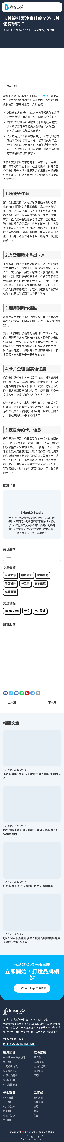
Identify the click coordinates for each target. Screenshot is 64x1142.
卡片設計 (50, 30)
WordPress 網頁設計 (14, 1023)
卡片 (26, 610)
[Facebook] (5, 693)
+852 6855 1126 (13, 1038)
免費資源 (10, 591)
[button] (32, 86)
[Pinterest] (27, 693)
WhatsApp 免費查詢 (34, 988)
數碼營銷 (42, 575)
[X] (11, 693)
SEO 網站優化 (37, 1023)
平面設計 (10, 583)
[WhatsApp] (21, 693)
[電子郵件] (38, 693)
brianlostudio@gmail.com (19, 1043)
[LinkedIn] (16, 693)
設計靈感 (40, 583)
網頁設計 (26, 575)
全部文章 (39, 30)
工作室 (38, 1092)
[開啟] (56, 7)
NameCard (12, 610)
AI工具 (25, 583)
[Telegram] (32, 693)
